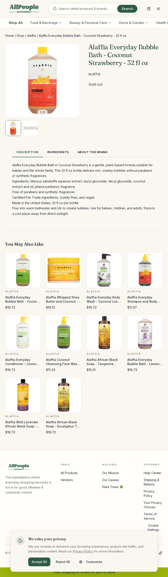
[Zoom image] (72, 50)
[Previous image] (12, 80)
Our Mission (110, 473)
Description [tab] (27, 152)
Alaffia (31, 35)
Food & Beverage (44, 23)
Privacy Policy (83, 551)
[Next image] (72, 80)
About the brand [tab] (93, 152)
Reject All (63, 562)
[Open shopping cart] (148, 8)
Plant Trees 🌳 (112, 487)
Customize (94, 562)
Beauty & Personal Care (88, 23)
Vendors (67, 480)
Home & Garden (131, 23)
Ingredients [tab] (58, 152)
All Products (69, 473)
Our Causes (110, 480)
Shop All (16, 23)
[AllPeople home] (24, 9)
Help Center (152, 473)
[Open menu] (158, 8)
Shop (20, 35)
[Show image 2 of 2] (30, 128)
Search (127, 9)
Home (9, 35)
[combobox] (87, 9)
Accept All (39, 562)
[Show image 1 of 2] (13, 128)
